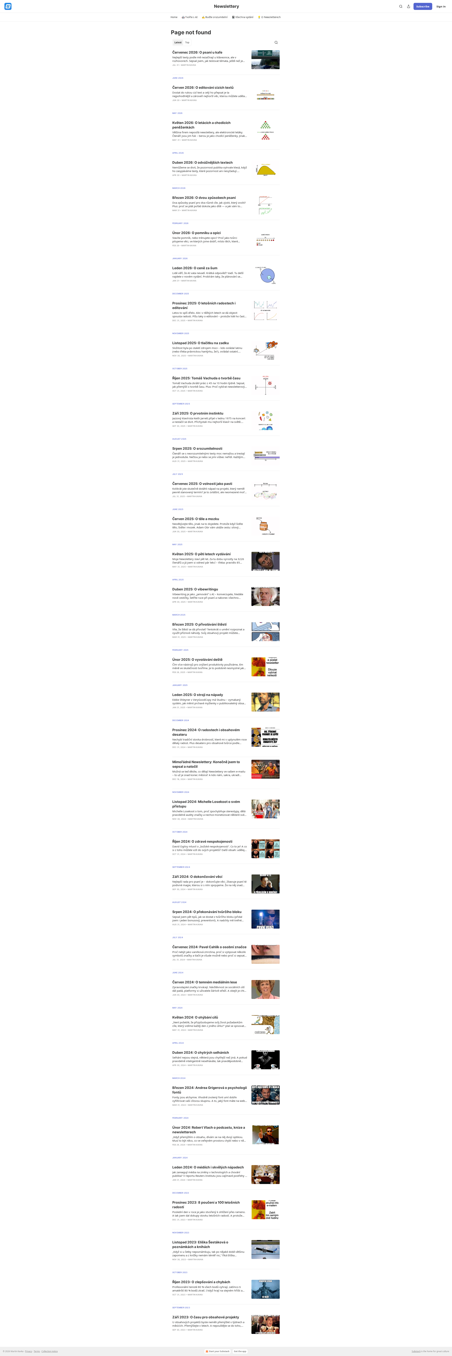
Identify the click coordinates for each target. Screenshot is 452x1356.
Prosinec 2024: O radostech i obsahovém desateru (206, 732)
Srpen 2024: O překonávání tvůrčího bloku (207, 912)
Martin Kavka (188, 65)
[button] (173, 17)
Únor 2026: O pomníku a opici (196, 233)
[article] (226, 61)
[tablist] (181, 42)
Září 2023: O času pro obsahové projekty (205, 1317)
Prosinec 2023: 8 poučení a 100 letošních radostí (206, 1204)
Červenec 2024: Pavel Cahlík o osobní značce (209, 947)
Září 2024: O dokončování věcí (197, 877)
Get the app (240, 1351)
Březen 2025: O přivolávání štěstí (199, 624)
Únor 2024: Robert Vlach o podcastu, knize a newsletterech (208, 1129)
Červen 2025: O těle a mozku (195, 519)
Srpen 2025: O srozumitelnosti (197, 449)
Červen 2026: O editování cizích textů (203, 88)
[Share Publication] (408, 6)
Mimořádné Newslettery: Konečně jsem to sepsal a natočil (206, 764)
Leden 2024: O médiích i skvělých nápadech (208, 1167)
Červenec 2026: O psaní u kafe (197, 52)
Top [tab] (187, 42)
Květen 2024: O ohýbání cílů (195, 1017)
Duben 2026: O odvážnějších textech (202, 163)
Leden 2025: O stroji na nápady (197, 695)
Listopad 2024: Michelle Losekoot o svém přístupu (206, 804)
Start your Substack (219, 1351)
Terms (37, 1351)
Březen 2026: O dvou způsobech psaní (204, 198)
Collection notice (49, 1351)
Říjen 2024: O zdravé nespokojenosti (202, 841)
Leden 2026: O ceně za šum (194, 268)
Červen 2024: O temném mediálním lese (204, 982)
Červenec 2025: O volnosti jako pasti (202, 484)
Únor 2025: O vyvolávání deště (197, 660)
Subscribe (422, 6)
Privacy (28, 1351)
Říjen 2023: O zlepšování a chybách (201, 1282)
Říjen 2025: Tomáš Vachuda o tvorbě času (206, 378)
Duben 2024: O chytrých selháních (200, 1053)
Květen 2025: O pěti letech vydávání (201, 554)
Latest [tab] (178, 42)
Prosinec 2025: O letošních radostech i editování (204, 305)
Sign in (441, 6)
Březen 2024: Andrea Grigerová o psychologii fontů (209, 1090)
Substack (416, 1351)
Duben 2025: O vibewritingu (195, 589)
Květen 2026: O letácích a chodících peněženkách (201, 125)
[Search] (400, 6)
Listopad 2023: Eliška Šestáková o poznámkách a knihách (200, 1244)
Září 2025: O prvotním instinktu (197, 413)
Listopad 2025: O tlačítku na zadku (200, 343)
